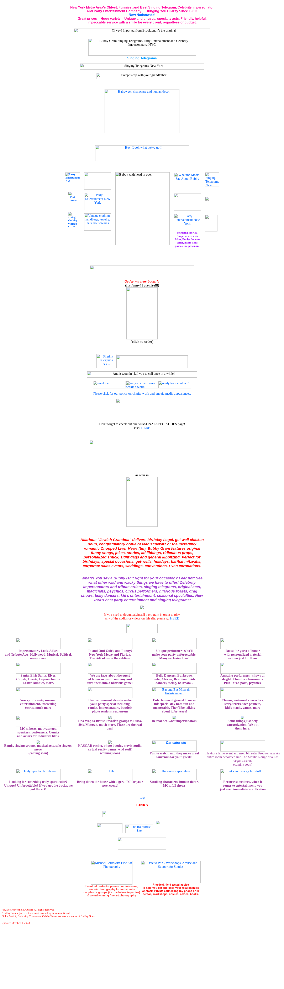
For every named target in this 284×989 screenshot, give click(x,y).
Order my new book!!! (142, 281)
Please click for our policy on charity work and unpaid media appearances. (142, 393)
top (142, 797)
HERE (145, 428)
